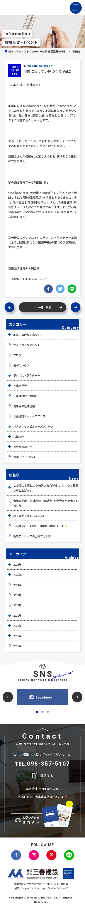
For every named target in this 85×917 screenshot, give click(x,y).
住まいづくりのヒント (26, 345)
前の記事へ (12, 307)
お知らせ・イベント (24, 457)
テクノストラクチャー (26, 375)
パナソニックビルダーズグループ (33, 426)
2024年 (17, 585)
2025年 (17, 575)
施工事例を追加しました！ (28, 516)
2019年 (17, 636)
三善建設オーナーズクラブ (29, 416)
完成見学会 (20, 386)
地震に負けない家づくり (40, 66)
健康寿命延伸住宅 (24, 406)
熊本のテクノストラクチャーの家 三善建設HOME (37, 51)
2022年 (17, 605)
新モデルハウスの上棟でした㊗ (32, 536)
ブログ (17, 355)
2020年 (17, 626)
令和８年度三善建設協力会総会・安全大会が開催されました (45, 503)
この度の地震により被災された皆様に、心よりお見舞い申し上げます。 (45, 487)
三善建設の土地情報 (25, 396)
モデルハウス (21, 365)
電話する (46, 775)
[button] (8, 697)
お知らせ (78, 51)
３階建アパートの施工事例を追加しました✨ (40, 526)
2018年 (17, 646)
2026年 (17, 564)
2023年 (17, 595)
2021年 (17, 615)
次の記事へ (73, 307)
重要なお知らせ (22, 447)
